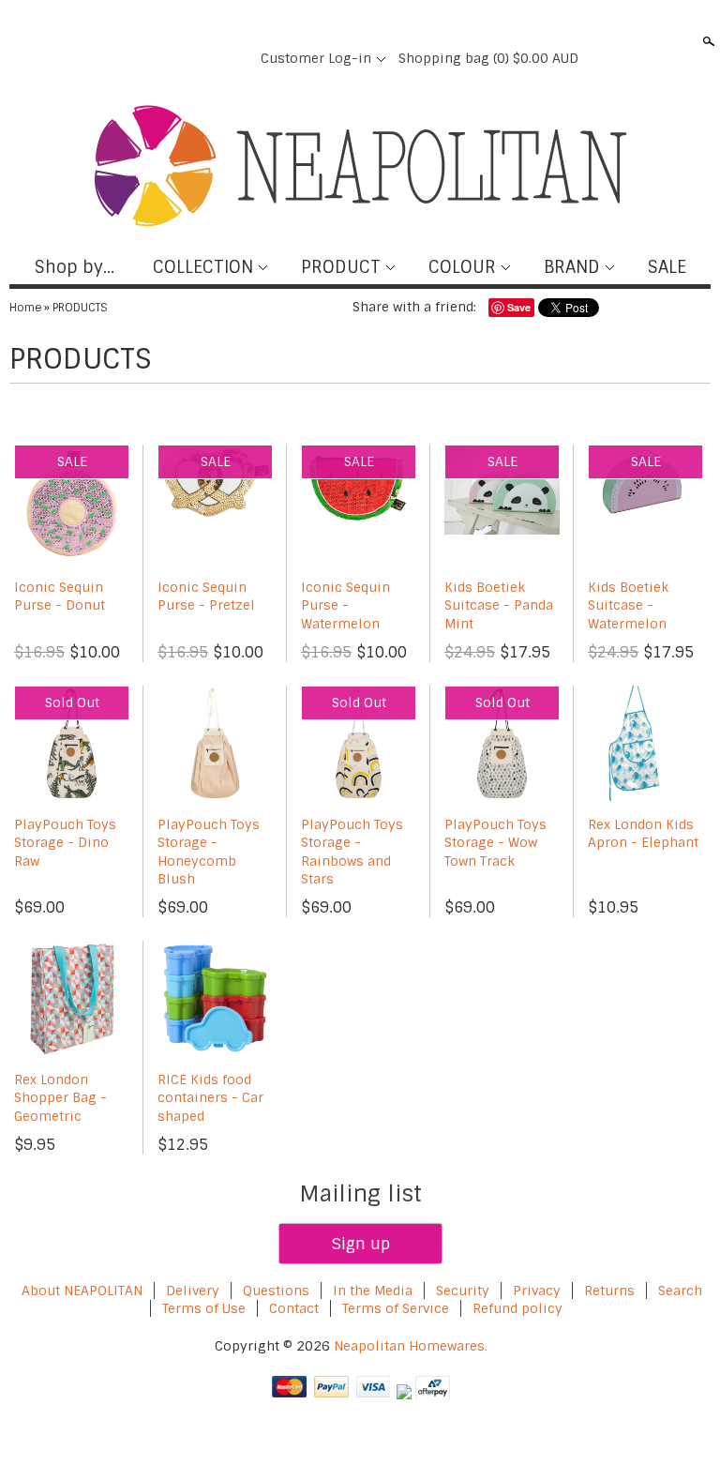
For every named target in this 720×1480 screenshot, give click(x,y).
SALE (667, 267)
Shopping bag (488, 58)
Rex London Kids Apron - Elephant (643, 834)
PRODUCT (341, 267)
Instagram (232, 58)
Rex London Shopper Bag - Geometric (60, 1098)
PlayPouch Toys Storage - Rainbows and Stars (352, 852)
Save (519, 307)
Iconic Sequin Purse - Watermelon (345, 605)
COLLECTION (203, 267)
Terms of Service (395, 1308)
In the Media (372, 1290)
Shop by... (74, 267)
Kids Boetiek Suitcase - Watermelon (628, 605)
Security (462, 1290)
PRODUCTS (80, 307)
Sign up (360, 1243)
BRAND (572, 267)
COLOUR (462, 267)
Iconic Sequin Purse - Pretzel (206, 596)
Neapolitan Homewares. (411, 1345)
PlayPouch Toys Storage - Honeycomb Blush (209, 852)
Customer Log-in (316, 58)
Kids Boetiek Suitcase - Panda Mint (498, 605)
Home (25, 307)
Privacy (538, 1290)
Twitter (169, 58)
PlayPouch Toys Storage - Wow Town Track (495, 842)
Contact (294, 1308)
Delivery (192, 1290)
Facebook (137, 58)
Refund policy (517, 1308)
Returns (609, 1290)
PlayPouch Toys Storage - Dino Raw (65, 842)
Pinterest (201, 58)
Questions (276, 1290)
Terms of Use (204, 1308)
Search (707, 41)
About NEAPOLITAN (82, 1290)
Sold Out (72, 702)
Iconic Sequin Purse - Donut (59, 596)
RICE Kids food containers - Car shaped (210, 1098)
